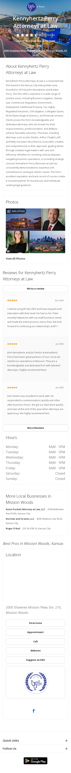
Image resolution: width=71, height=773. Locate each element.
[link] (35, 7)
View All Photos (15, 258)
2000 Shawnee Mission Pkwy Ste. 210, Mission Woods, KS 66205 (35, 53)
